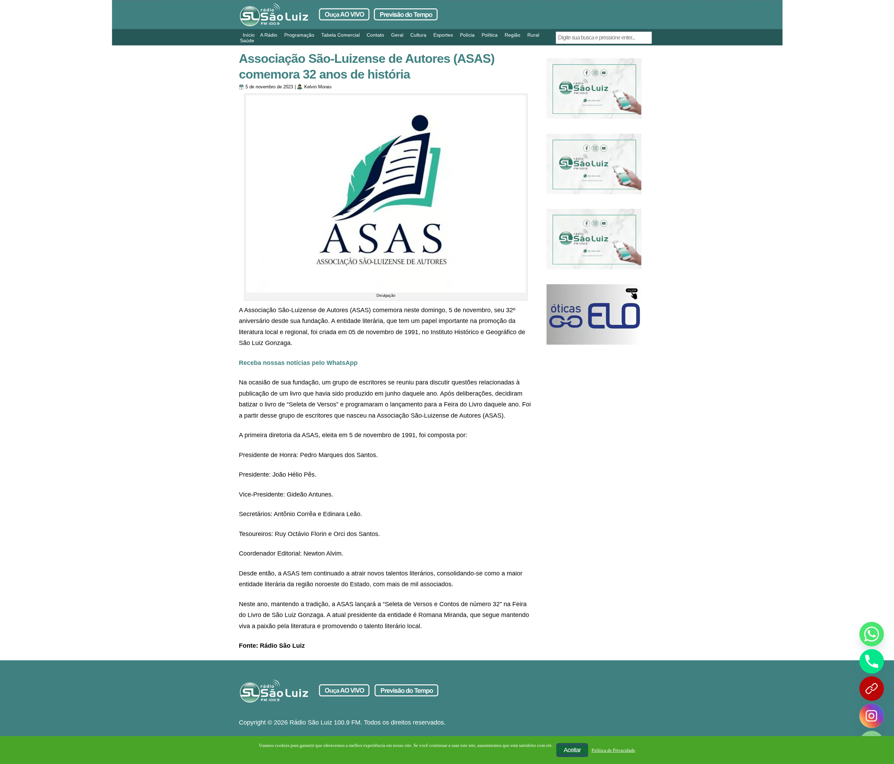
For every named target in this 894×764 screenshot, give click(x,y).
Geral (397, 35)
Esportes (443, 35)
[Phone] (871, 661)
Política (490, 35)
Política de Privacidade (613, 750)
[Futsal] (594, 164)
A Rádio (268, 35)
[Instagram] (871, 716)
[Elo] (594, 314)
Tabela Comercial (340, 35)
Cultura (418, 35)
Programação (299, 35)
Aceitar (572, 750)
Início (249, 35)
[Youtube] (871, 688)
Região (512, 35)
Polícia (467, 35)
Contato (375, 35)
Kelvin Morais (318, 86)
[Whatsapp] (871, 634)
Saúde (247, 40)
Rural (533, 35)
